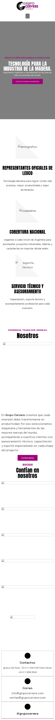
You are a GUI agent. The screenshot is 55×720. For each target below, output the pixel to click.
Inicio (9, 639)
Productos (25, 639)
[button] (28, 16)
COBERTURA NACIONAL (28, 232)
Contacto (12, 646)
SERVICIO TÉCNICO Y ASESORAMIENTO (27, 289)
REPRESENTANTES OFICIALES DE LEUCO (27, 170)
